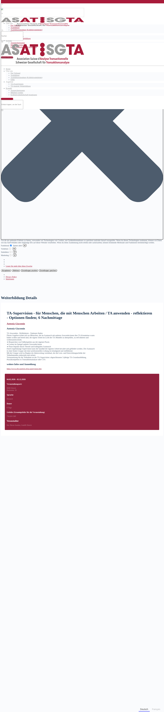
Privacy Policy (11, 277)
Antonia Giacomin (16, 323)
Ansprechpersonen (18, 90)
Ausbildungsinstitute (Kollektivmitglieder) (26, 30)
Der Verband (15, 73)
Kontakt (9, 41)
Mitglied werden (17, 93)
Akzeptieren (6, 270)
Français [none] (156, 709)
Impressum (10, 279)
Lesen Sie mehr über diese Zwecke (19, 266)
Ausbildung (15, 28)
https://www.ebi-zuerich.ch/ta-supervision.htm (24, 369)
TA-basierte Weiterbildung (21, 86)
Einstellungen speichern (48, 270)
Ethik (13, 80)
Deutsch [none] (144, 709)
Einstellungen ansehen (29, 270)
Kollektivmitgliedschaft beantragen (24, 95)
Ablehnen (16, 270)
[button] (82, 121)
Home (8, 69)
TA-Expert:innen (17, 84)
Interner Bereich (7, 99)
